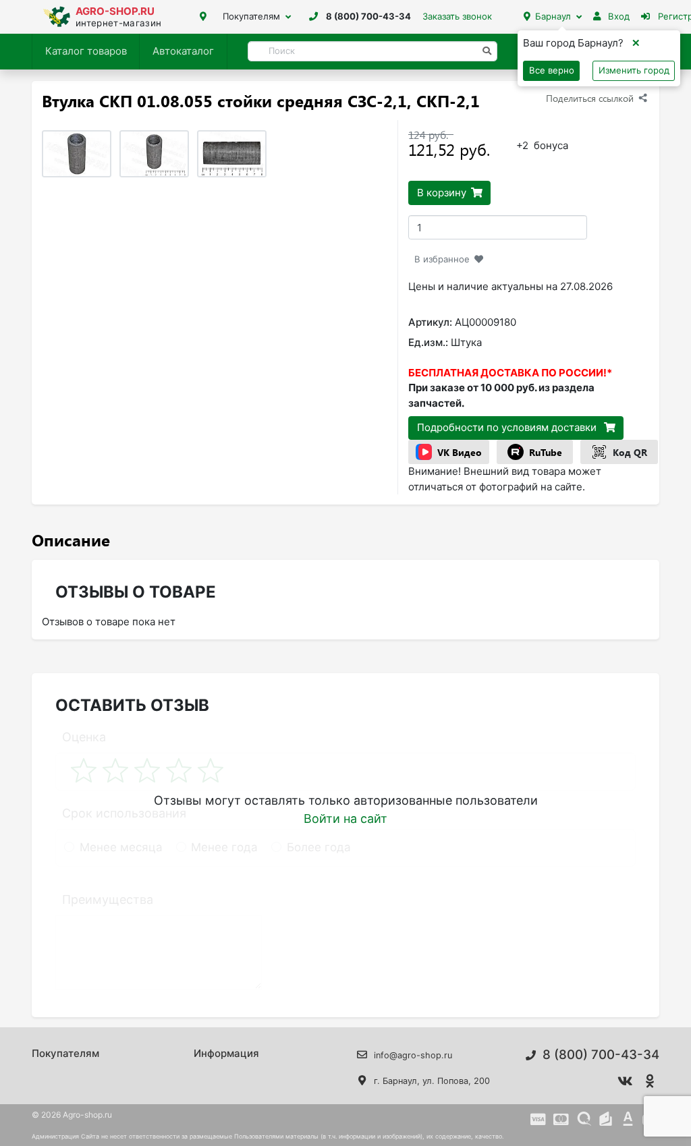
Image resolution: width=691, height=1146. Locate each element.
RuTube (545, 452)
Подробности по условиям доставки (508, 427)
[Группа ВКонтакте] (625, 1081)
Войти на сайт (345, 818)
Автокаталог (183, 51)
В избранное (442, 259)
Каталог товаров (86, 51)
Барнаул (553, 16)
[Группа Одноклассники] (649, 1081)
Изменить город (634, 70)
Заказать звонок (457, 16)
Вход (617, 16)
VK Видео (459, 452)
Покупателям (251, 16)
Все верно (551, 70)
